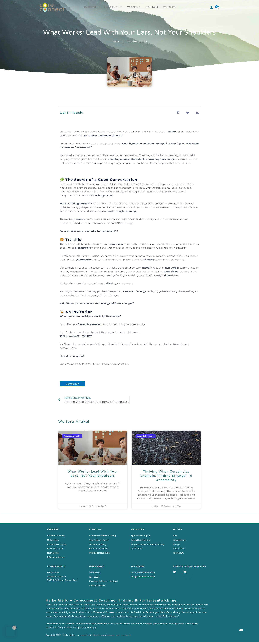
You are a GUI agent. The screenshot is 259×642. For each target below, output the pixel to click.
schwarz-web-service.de (119, 634)
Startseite (102, 520)
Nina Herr (97, 634)
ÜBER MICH (111, 7)
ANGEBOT (89, 7)
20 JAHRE (169, 7)
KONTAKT (152, 7)
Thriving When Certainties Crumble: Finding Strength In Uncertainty (166, 476)
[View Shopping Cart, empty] (217, 7)
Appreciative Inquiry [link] (133, 324)
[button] (211, 7)
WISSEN (132, 7)
